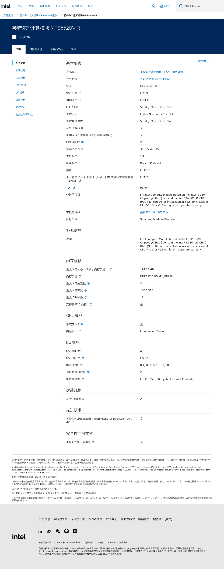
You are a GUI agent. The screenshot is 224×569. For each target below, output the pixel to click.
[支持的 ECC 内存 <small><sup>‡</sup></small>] (91, 304)
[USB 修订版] (83, 358)
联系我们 (111, 519)
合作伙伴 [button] (77, 6)
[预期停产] (80, 100)
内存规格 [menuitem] (20, 77)
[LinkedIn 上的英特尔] (40, 532)
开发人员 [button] (61, 6)
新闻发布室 (128, 519)
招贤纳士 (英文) (162, 519)
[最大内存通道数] (88, 283)
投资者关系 (96, 519)
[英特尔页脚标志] (19, 536)
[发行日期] (80, 93)
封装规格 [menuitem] (20, 99)
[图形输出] (80, 331)
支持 (73, 49)
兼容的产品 (56, 49)
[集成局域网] (83, 379)
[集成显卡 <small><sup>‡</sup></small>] (81, 324)
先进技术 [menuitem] (20, 107)
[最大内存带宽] (86, 290)
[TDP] (74, 187)
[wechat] (58, 532)
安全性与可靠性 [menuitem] (24, 114)
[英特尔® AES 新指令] (93, 442)
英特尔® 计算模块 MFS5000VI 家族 (162, 72)
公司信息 (44, 519)
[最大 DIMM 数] (86, 297)
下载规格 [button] (201, 61)
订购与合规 (36, 49)
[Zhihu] (75, 532)
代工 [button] (90, 6)
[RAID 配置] (81, 365)
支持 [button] (31, 6)
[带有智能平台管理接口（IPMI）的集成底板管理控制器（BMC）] (80, 180)
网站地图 (143, 519)
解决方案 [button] (45, 6)
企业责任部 (78, 519)
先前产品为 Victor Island (155, 79)
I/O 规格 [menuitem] (20, 92)
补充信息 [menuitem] (20, 70)
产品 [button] (20, 6)
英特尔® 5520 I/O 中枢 (154, 212)
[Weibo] (49, 532)
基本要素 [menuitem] (20, 63)
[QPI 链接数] (82, 142)
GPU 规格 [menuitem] (21, 85)
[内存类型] (80, 276)
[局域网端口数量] (88, 372)
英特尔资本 (61, 519)
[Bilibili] (66, 532)
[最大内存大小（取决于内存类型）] (111, 269)
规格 (18, 49)
